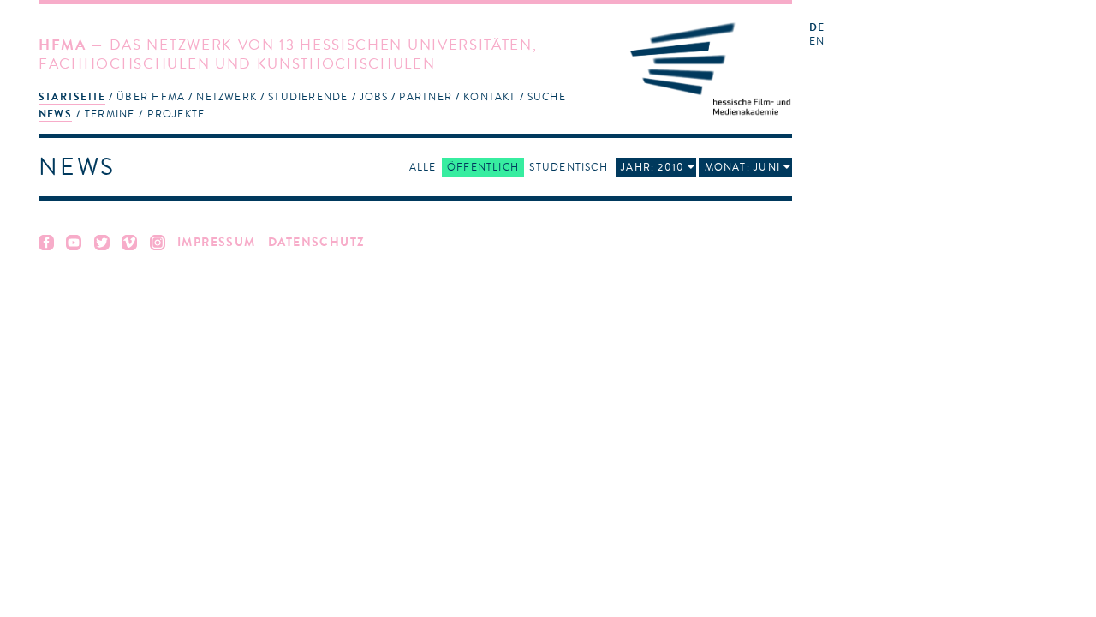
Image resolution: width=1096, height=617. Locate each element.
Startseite (72, 97)
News (55, 114)
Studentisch (568, 167)
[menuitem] (72, 96)
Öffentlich (483, 167)
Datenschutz (316, 242)
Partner (425, 97)
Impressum (216, 242)
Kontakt (489, 97)
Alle (423, 167)
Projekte (176, 114)
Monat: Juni (742, 167)
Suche (546, 97)
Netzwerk (226, 97)
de (817, 27)
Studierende (308, 97)
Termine (110, 114)
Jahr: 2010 (652, 167)
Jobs (374, 97)
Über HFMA (150, 97)
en (817, 41)
